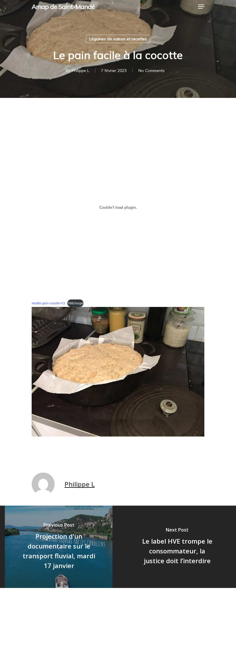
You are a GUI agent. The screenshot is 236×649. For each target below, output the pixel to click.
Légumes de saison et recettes (118, 38)
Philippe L (80, 70)
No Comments (151, 70)
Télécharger (75, 303)
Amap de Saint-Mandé (63, 6)
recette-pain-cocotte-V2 (48, 303)
